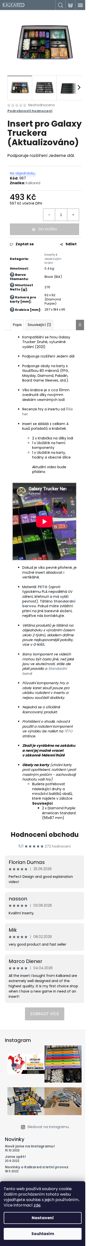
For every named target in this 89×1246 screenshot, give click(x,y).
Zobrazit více (44, 1014)
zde (37, 1205)
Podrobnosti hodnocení (29, 111)
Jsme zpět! (15, 1157)
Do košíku (48, 229)
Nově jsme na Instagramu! (30, 1146)
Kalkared (33, 182)
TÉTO (68, 731)
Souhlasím (42, 1234)
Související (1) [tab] (39, 324)
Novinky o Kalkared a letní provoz (36, 1167)
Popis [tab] (17, 324)
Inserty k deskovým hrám (52, 258)
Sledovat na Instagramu (48, 1126)
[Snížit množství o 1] (49, 215)
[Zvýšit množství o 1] (73, 215)
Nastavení (43, 1218)
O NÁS (38, 644)
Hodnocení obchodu (45, 834)
